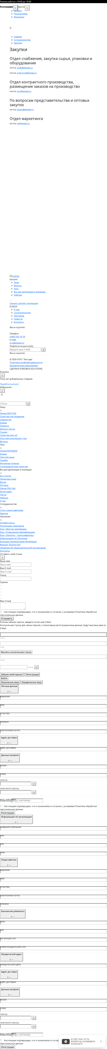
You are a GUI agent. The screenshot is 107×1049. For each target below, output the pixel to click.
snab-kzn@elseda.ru (27, 73)
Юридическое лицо (32, 682)
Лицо (16, 282)
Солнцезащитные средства (23, 188)
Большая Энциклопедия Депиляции (28, 263)
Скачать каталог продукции (24, 303)
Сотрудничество (22, 312)
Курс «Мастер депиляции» (23, 251)
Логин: (2, 638)
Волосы (13, 163)
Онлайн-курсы (17, 244)
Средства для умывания (22, 138)
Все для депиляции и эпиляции (29, 291)
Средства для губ (18, 157)
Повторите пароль (9, 789)
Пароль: (31, 667)
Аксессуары (15, 213)
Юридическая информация (24, 365)
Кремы (13, 144)
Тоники (13, 154)
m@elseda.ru (23, 123)
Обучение (19, 315)
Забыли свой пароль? (12, 674)
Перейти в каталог (9, 384)
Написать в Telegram (66, 1041)
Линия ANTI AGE (18, 135)
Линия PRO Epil (17, 210)
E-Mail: (2, 647)
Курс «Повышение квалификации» (27, 254)
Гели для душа (17, 179)
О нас (12, 223)
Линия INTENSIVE (18, 173)
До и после (15, 198)
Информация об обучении (23, 260)
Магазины (19, 16)
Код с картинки (8, 799)
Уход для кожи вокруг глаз (23, 160)
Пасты (13, 216)
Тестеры (14, 207)
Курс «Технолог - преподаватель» (27, 257)
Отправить (6, 618)
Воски (13, 204)
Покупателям (20, 13)
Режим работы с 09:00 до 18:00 (15, 1)
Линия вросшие (18, 201)
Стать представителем (21, 232)
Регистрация (32, 674)
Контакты (14, 273)
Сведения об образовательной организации (32, 269)
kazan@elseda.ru (25, 109)
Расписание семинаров (22, 248)
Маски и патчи (17, 151)
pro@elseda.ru (24, 91)
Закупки (14, 235)
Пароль (3, 780)
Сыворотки (15, 141)
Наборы (14, 219)
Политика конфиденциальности (26, 362)
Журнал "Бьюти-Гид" (20, 266)
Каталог (18, 10)
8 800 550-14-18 (17, 336)
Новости (18, 319)
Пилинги (14, 148)
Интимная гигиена (19, 185)
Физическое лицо (10, 682)
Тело (16, 288)
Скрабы (13, 182)
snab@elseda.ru (25, 67)
